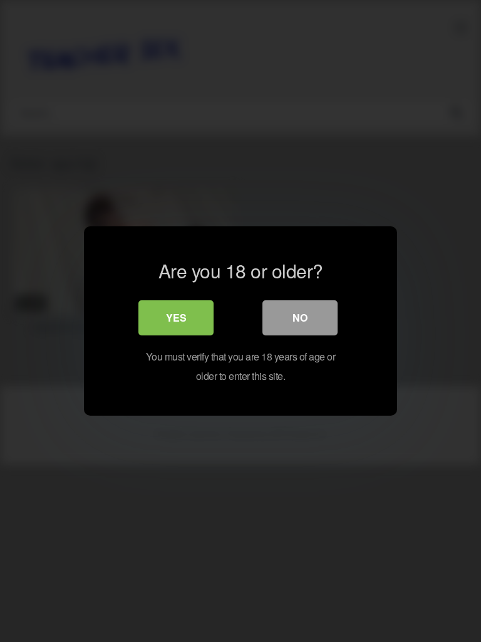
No (300, 317)
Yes (176, 317)
